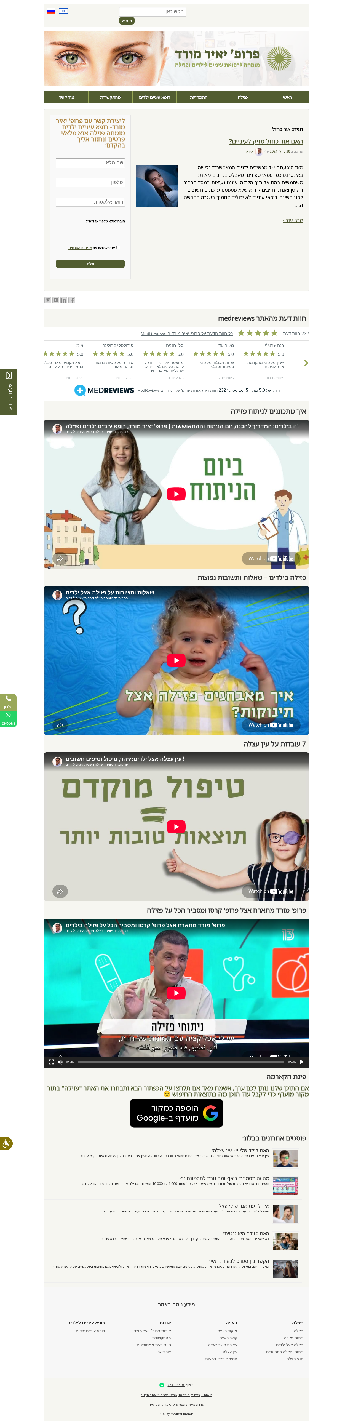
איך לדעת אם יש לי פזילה (242, 1206)
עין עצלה (230, 1352)
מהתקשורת (110, 97)
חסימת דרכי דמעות (221, 1359)
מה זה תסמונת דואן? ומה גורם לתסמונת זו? (224, 1178)
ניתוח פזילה (293, 1338)
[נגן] (301, 1062)
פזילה (243, 97)
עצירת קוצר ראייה (222, 1345)
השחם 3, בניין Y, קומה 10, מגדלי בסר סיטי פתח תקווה (176, 1395)
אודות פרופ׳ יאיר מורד (152, 1331)
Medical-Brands (181, 1414)
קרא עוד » (88, 1155)
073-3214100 (176, 1385)
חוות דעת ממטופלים (154, 1345)
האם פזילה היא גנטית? (245, 1233)
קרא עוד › (293, 220)
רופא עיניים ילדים (154, 97)
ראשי (287, 97)
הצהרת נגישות (195, 1404)
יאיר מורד (248, 151)
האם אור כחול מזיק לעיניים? (266, 141)
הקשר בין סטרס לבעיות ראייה (238, 1261)
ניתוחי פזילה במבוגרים (284, 1352)
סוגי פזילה (295, 1359)
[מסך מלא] (51, 1062)
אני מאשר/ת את (91, 248)
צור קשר (66, 97)
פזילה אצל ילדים (289, 1345)
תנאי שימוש (177, 1404)
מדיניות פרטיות (158, 1404)
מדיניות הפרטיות (80, 248)
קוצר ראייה (228, 1338)
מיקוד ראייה (227, 1331)
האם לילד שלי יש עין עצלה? (240, 1150)
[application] (176, 993)
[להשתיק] (60, 1062)
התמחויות (198, 97)
